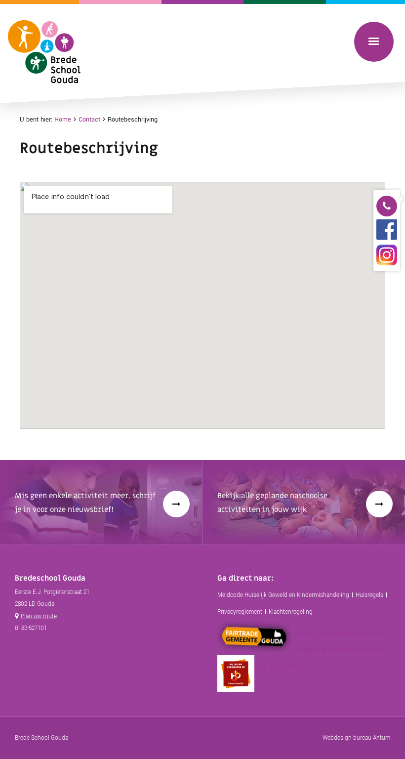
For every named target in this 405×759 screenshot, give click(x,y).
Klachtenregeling (291, 612)
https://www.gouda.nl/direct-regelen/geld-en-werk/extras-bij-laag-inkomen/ (323, 650)
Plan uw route (39, 616)
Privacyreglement (239, 612)
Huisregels (369, 595)
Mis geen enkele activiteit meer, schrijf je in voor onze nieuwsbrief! (85, 502)
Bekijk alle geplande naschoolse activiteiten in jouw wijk (272, 502)
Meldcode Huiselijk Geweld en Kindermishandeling (283, 595)
